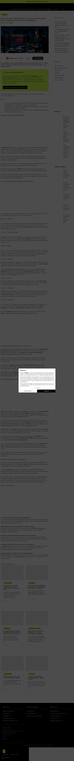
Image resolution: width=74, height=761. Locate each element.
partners (26, 372)
